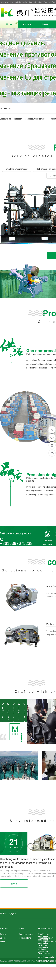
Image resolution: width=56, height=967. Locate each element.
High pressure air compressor (36, 118)
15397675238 (52, 429)
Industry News (25, 938)
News (45, 24)
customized (27, 31)
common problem (9, 40)
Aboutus (27, 24)
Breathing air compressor (11, 118)
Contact (45, 39)
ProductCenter (9, 31)
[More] (10, 731)
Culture (3, 934)
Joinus (3, 938)
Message (27, 39)
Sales (2, 942)
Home (9, 24)
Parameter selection (45, 33)
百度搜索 (12, 913)
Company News (25, 934)
